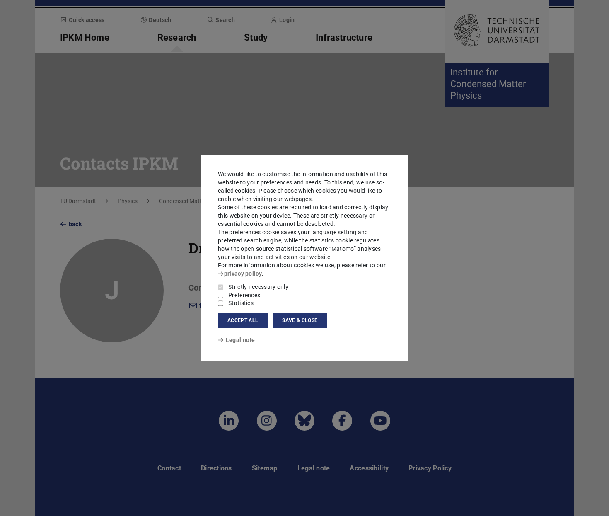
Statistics (241, 303)
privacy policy (243, 273)
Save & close (299, 320)
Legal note (240, 340)
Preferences (244, 295)
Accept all (242, 320)
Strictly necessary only (258, 286)
